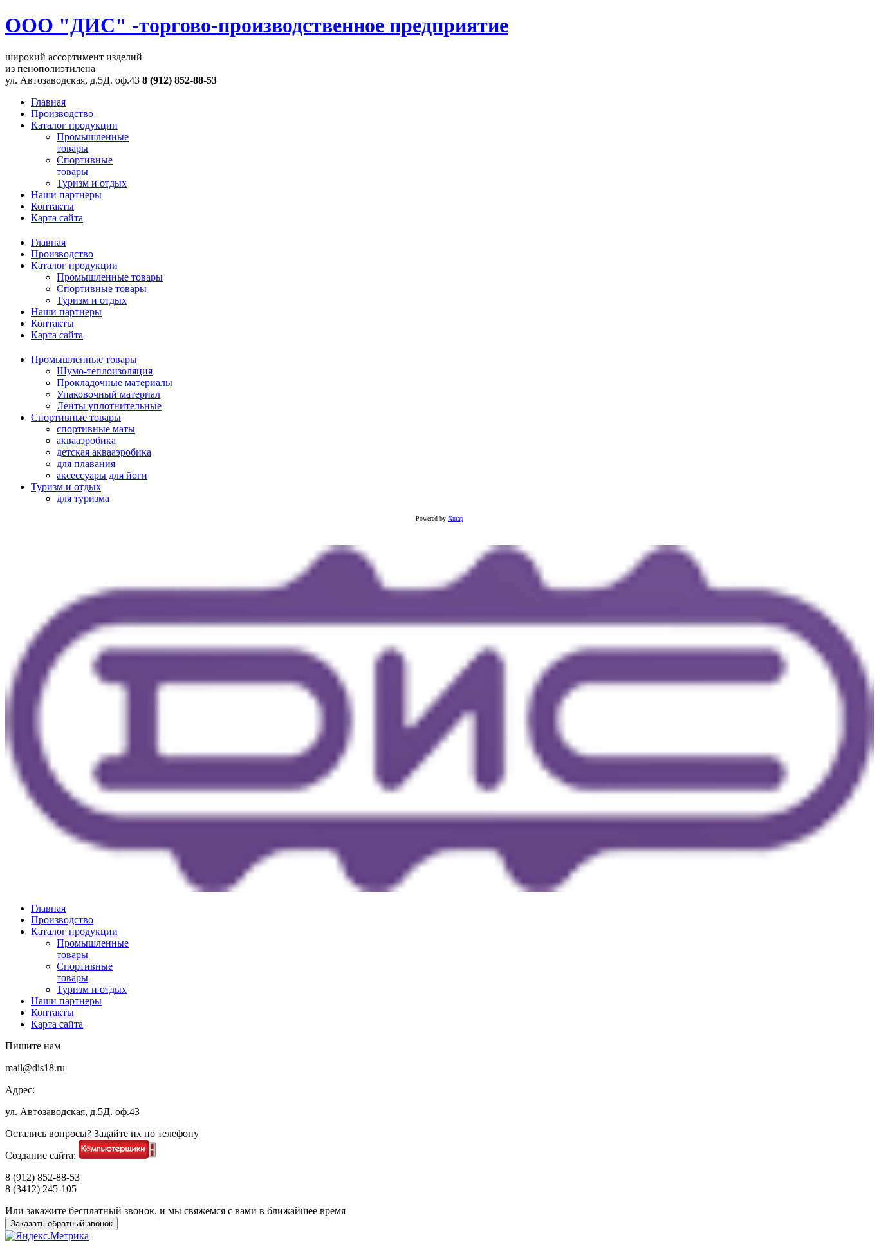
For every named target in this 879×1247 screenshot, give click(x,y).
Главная (48, 242)
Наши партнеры (66, 311)
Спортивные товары (102, 288)
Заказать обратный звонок (61, 1223)
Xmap (455, 518)
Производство (62, 253)
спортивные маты (96, 428)
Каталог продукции (74, 265)
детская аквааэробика (104, 452)
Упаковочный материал (108, 394)
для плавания (86, 463)
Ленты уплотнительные (109, 405)
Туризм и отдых (92, 300)
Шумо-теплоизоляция (105, 370)
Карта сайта (57, 334)
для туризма (83, 498)
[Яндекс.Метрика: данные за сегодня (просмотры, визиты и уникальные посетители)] (47, 1236)
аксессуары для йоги (102, 475)
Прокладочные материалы (114, 382)
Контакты (52, 323)
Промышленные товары (110, 277)
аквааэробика (86, 440)
